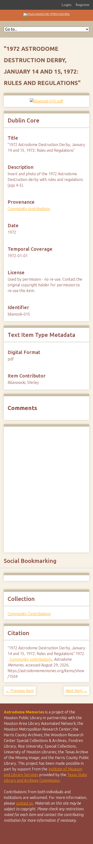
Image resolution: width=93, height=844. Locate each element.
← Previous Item (20, 690)
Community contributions (29, 209)
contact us (24, 803)
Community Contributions (29, 614)
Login (67, 5)
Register (83, 5)
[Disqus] (46, 488)
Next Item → (76, 690)
